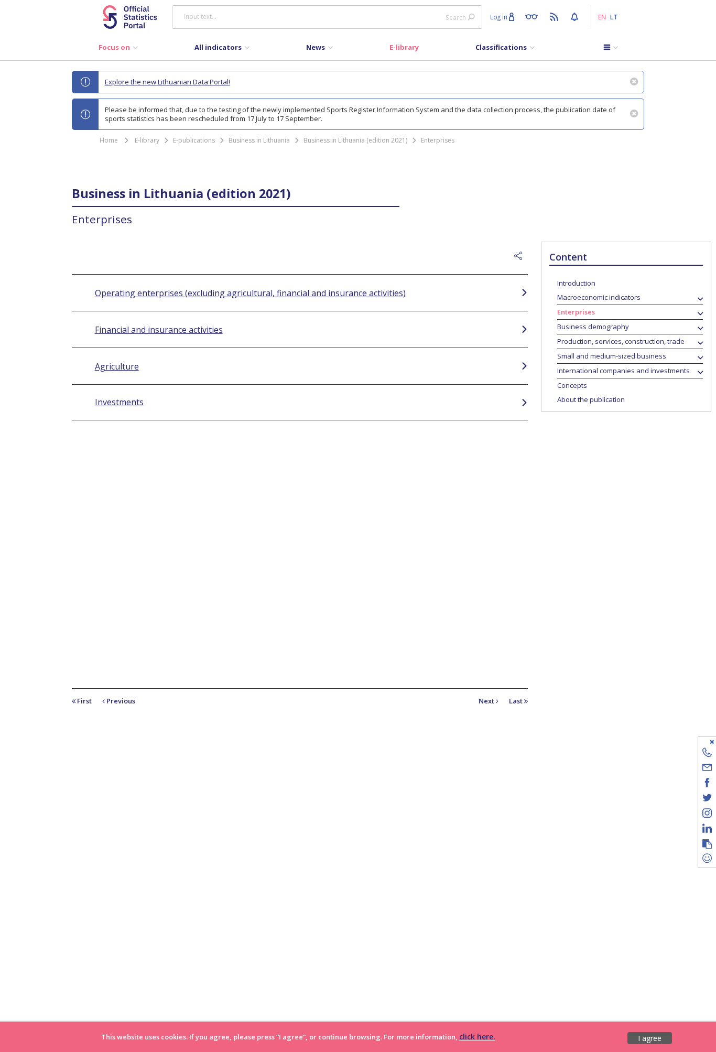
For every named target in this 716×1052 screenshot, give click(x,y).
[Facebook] (707, 784)
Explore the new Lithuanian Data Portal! (167, 81)
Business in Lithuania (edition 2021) (355, 140)
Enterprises (437, 140)
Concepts (572, 385)
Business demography (593, 326)
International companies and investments (623, 370)
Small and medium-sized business (611, 356)
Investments (119, 402)
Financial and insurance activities (159, 329)
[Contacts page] (707, 754)
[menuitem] (118, 49)
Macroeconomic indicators (599, 297)
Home (109, 140)
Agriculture (117, 366)
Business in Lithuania (259, 140)
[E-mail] (707, 769)
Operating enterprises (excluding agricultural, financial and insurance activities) (250, 293)
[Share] (521, 256)
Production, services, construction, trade (621, 341)
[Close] (700, 741)
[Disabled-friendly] (533, 16)
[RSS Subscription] (555, 16)
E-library (147, 140)
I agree (649, 1038)
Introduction (576, 283)
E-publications (194, 140)
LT (613, 17)
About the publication (591, 399)
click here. (477, 1037)
